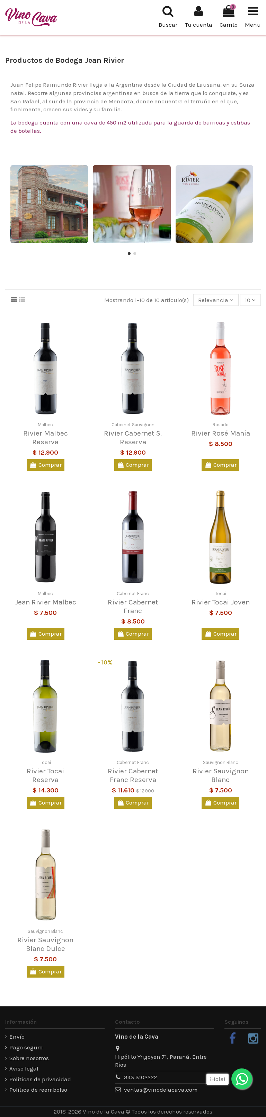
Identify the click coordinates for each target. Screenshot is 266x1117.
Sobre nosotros (29, 1058)
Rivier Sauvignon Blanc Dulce (45, 944)
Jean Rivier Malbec (45, 602)
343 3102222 (140, 1077)
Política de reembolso (38, 1089)
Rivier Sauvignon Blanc (221, 775)
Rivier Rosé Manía (220, 433)
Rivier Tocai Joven (221, 602)
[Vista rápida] (51, 414)
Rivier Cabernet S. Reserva (133, 437)
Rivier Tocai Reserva (45, 775)
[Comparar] (40, 414)
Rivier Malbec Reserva (45, 437)
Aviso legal (23, 1068)
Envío (17, 1036)
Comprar (50, 464)
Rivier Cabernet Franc (133, 606)
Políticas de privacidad (40, 1079)
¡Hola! (217, 1078)
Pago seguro (26, 1047)
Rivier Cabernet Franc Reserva (133, 775)
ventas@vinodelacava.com (161, 1089)
